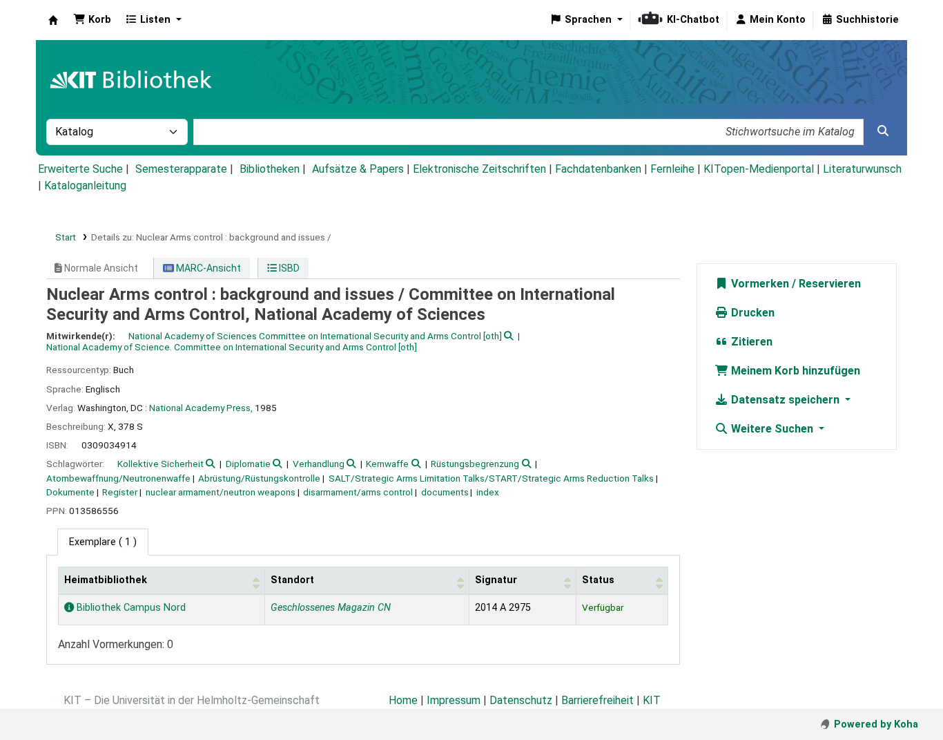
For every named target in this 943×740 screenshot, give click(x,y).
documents (445, 491)
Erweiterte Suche (80, 168)
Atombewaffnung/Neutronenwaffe (118, 478)
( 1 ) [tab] (103, 542)
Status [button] (598, 580)
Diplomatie (248, 463)
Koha (53, 20)
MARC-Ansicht (207, 268)
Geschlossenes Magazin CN (331, 608)
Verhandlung (318, 463)
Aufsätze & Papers (358, 168)
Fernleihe (672, 168)
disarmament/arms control (358, 491)
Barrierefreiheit (597, 700)
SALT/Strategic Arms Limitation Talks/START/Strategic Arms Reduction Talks (491, 478)
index (487, 491)
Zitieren (750, 341)
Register (119, 491)
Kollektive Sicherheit (160, 463)
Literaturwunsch (862, 168)
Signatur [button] (496, 580)
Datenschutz (520, 700)
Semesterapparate (181, 168)
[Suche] (883, 131)
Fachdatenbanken (598, 168)
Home (403, 700)
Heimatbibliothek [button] (105, 580)
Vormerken (758, 283)
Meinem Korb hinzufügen (794, 370)
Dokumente (70, 491)
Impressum (453, 700)
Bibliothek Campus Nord (130, 608)
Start (65, 237)
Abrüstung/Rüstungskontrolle (259, 478)
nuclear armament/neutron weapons (220, 491)
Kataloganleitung (85, 185)
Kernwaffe (387, 463)
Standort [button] (292, 580)
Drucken (751, 312)
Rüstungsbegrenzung (475, 463)
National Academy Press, (201, 407)
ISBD (288, 268)
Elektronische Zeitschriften (479, 168)
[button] (92, 20)
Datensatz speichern (785, 399)
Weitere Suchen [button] (772, 428)
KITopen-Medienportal (758, 168)
